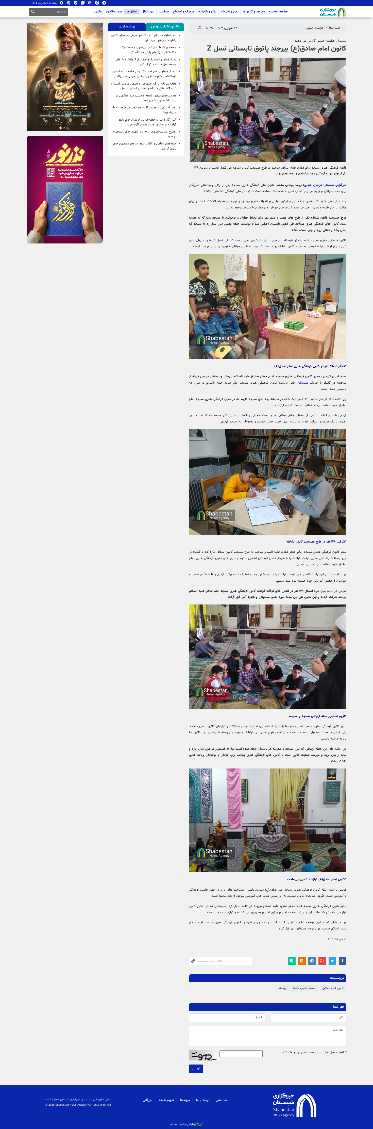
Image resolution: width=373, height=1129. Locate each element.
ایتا (97, 4)
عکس (98, 11)
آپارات (69, 4)
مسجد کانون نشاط (304, 988)
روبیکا (61, 4)
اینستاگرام (90, 4)
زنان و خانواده (207, 11)
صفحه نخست (278, 11)
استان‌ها (132, 11)
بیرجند (282, 988)
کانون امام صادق (333, 988)
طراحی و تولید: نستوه (182, 1124)
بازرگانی (147, 1100)
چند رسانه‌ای (114, 11)
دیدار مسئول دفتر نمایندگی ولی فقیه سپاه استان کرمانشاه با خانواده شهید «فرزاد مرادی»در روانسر (144, 74)
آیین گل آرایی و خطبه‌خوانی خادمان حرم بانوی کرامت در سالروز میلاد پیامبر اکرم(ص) (147, 122)
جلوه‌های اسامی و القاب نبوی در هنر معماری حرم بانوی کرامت (144, 146)
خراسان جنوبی (315, 27)
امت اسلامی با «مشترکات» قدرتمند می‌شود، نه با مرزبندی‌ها (144, 110)
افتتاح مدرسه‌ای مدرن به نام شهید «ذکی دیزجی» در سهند (144, 134)
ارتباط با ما (202, 1100)
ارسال (196, 1068)
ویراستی (83, 4)
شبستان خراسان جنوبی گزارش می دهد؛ (320, 40)
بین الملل (148, 11)
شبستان (318, 12)
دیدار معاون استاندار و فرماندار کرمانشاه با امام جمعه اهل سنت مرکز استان (146, 62)
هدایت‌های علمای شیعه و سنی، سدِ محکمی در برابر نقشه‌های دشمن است (145, 98)
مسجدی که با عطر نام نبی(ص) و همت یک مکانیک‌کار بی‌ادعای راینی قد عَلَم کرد (148, 50)
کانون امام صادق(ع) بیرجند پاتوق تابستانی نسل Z (276, 48)
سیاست (164, 11)
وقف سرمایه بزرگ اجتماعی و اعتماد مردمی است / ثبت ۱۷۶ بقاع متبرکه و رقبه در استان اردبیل (143, 86)
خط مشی (222, 1100)
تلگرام (104, 4)
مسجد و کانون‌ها (254, 11)
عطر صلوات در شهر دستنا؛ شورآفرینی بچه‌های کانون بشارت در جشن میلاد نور (143, 38)
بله (76, 4)
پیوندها (185, 1100)
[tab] (165, 27)
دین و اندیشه (229, 11)
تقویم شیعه (166, 1100)
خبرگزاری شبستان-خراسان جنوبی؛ (324, 185)
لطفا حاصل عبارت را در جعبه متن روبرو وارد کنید (313, 1052)
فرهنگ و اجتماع (183, 11)
